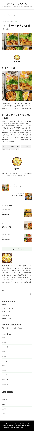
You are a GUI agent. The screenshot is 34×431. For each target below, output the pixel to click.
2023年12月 (5, 347)
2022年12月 (5, 379)
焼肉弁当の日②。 (6, 239)
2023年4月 (5, 361)
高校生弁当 (16, 149)
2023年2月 (5, 370)
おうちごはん (5, 146)
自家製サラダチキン (7, 318)
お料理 (17, 146)
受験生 (4, 149)
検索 (3, 290)
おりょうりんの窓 (17, 3)
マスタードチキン (25, 146)
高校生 (9, 149)
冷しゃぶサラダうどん (7, 308)
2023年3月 (5, 365)
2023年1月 (4, 375)
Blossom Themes (26, 425)
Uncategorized (6, 395)
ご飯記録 (4, 409)
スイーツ (4, 413)
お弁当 (15, 21)
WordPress (14, 427)
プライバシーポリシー (24, 427)
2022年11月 (5, 384)
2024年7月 (5, 337)
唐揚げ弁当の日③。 (7, 227)
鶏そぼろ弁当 (5, 214)
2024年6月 (5, 342)
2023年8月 (5, 356)
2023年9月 (5, 351)
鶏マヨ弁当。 (5, 304)
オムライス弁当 (6, 311)
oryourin (17, 61)
